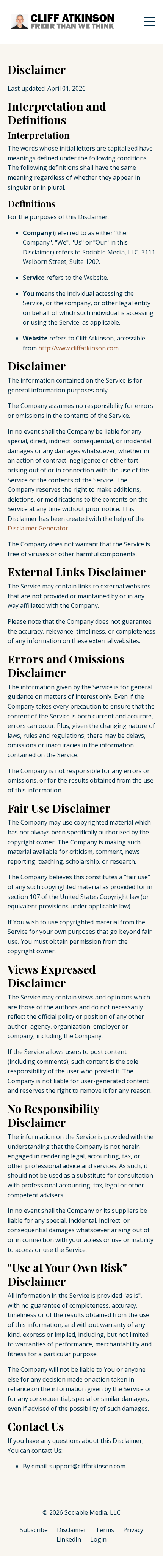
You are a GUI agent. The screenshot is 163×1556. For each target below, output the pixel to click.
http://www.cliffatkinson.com (78, 348)
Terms (105, 1530)
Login (98, 1539)
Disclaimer (71, 1530)
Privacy (133, 1530)
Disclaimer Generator (38, 528)
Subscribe (34, 1530)
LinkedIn (68, 1539)
